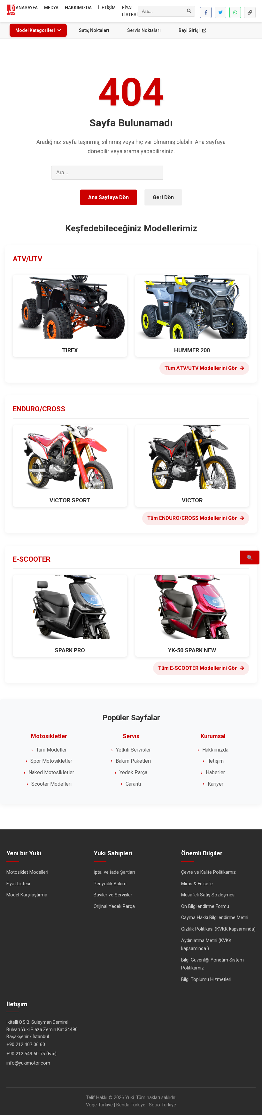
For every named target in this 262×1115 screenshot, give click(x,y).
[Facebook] (206, 12)
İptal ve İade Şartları (114, 872)
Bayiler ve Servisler (113, 895)
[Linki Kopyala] (250, 12)
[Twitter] (220, 12)
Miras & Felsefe (197, 884)
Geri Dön (163, 197)
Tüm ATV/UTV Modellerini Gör (201, 368)
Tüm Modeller (51, 750)
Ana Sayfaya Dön (108, 197)
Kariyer (215, 784)
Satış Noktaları (94, 30)
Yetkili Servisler (133, 750)
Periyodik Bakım (110, 884)
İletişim (215, 761)
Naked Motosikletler (51, 772)
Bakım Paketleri (133, 761)
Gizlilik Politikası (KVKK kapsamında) (218, 929)
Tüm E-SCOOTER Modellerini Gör (197, 668)
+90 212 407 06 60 (25, 1044)
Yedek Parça (133, 772)
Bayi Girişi (190, 30)
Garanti (133, 784)
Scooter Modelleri (51, 784)
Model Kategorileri (35, 30)
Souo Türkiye (162, 1105)
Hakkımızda (215, 750)
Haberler (215, 772)
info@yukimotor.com (28, 1063)
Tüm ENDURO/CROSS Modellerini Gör (192, 518)
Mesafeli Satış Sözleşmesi (208, 895)
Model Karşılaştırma (26, 895)
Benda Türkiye (130, 1105)
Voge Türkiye (99, 1105)
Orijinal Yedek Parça (114, 906)
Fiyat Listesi (18, 884)
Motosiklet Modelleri (27, 872)
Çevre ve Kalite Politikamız (208, 872)
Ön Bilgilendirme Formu (205, 906)
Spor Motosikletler (51, 761)
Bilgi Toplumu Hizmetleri (206, 979)
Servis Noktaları (144, 30)
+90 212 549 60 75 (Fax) (31, 1054)
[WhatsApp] (235, 12)
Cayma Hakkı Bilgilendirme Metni (214, 917)
